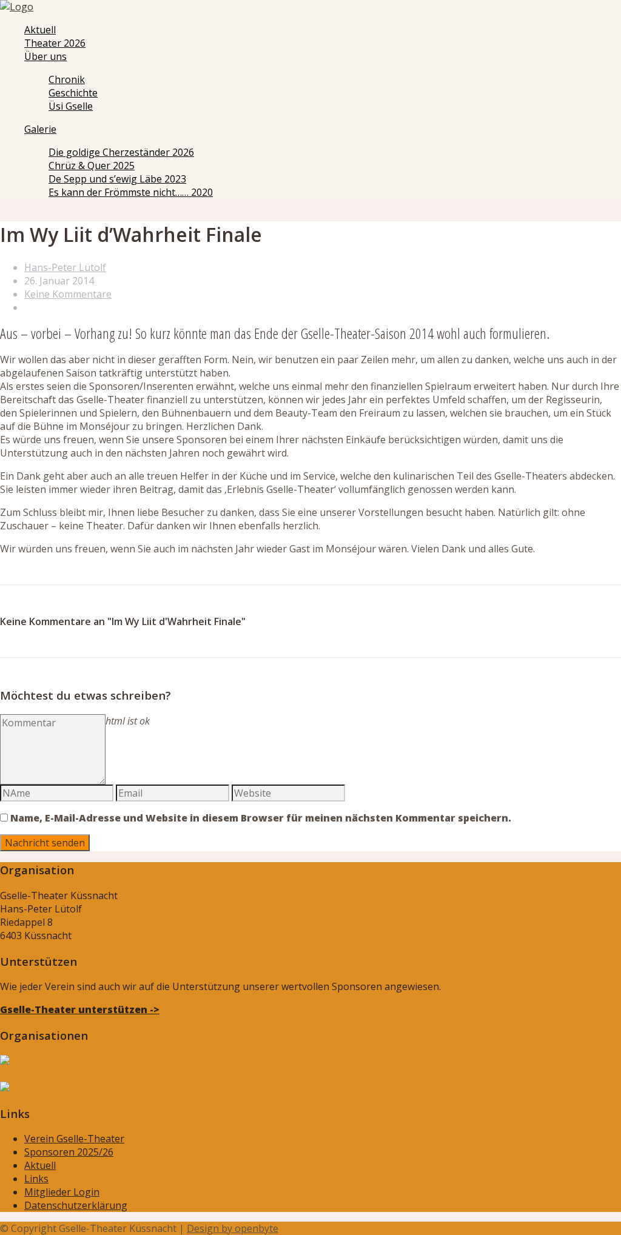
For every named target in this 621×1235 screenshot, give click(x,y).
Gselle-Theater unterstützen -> (79, 1009)
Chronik (67, 79)
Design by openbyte (232, 1228)
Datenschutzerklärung (75, 1205)
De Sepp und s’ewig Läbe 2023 (117, 179)
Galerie (40, 129)
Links (36, 1178)
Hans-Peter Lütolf (65, 267)
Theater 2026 (55, 43)
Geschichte (73, 92)
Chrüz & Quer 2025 (92, 165)
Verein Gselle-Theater (74, 1138)
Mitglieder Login (61, 1192)
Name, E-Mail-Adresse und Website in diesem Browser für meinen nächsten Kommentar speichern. (260, 818)
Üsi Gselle (71, 106)
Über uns (45, 56)
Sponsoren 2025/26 (68, 1152)
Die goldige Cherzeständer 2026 (121, 152)
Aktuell (40, 29)
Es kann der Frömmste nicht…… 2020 (131, 192)
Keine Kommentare (68, 294)
